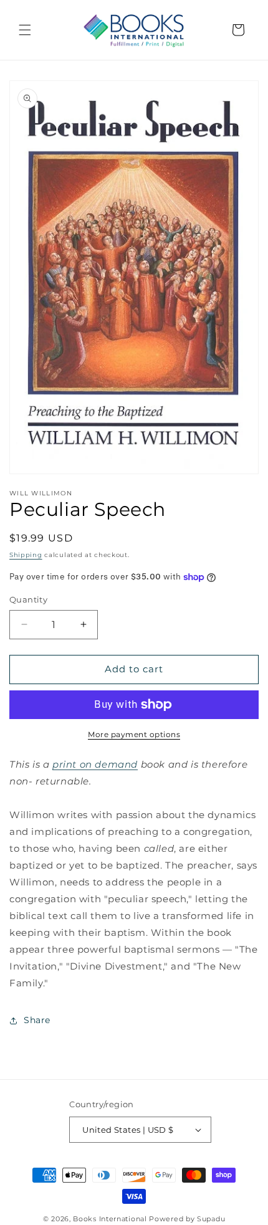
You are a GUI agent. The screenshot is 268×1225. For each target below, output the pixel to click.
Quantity (28, 599)
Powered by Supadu (187, 1218)
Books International (109, 1218)
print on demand (95, 764)
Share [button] (37, 1020)
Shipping (25, 555)
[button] (25, 30)
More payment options (134, 734)
